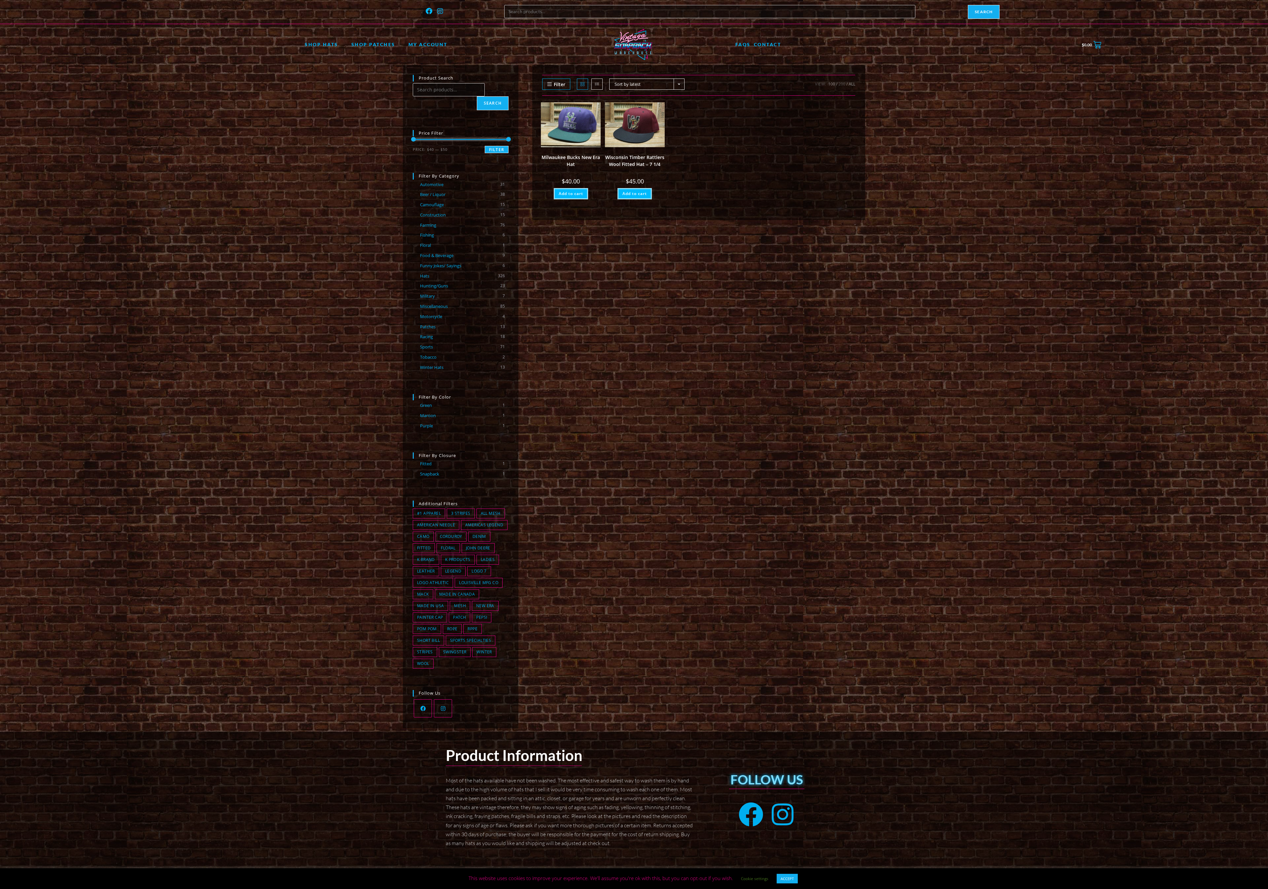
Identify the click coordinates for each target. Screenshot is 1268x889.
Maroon (428, 415)
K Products (458, 559)
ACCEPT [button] (787, 878)
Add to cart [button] (571, 193)
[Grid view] (582, 84)
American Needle (436, 525)
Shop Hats (321, 44)
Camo (423, 536)
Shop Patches (373, 44)
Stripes (425, 652)
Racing (426, 337)
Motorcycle (431, 316)
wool (423, 663)
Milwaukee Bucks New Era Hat (571, 160)
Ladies (488, 559)
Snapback (429, 474)
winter (484, 652)
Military (427, 296)
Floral (425, 245)
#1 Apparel (429, 513)
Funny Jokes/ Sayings (440, 266)
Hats (424, 276)
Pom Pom (427, 629)
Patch (459, 617)
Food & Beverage (436, 255)
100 (831, 84)
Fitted (426, 464)
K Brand (426, 559)
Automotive (431, 184)
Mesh (460, 606)
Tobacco (428, 357)
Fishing (427, 235)
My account (427, 44)
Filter (496, 149)
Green (426, 405)
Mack (423, 594)
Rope (452, 629)
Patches (428, 327)
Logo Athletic (433, 582)
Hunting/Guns (434, 286)
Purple (426, 426)
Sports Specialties (470, 640)
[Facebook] (429, 11)
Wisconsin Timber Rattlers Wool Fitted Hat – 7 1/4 (634, 160)
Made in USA (430, 606)
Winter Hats (431, 367)
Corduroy (451, 536)
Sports (426, 347)
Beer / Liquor (432, 194)
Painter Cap (430, 617)
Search (984, 11)
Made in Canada (457, 594)
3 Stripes (461, 513)
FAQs (743, 44)
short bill (428, 640)
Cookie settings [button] (754, 878)
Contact (767, 44)
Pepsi (481, 617)
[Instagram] (440, 11)
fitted (424, 548)
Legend (453, 571)
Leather (426, 571)
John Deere (478, 548)
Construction (433, 215)
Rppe (472, 629)
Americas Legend (484, 525)
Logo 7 (479, 571)
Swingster (455, 652)
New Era (485, 606)
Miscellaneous (434, 306)
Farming (428, 225)
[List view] (597, 84)
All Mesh (491, 513)
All (852, 84)
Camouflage (432, 205)
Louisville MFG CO (478, 582)
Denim (479, 536)
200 (841, 84)
